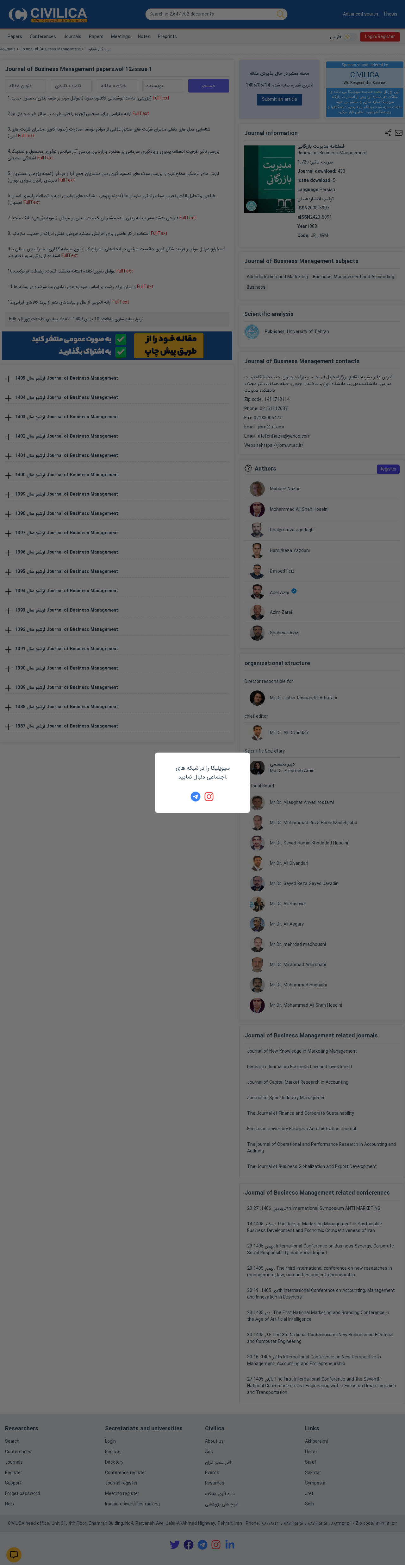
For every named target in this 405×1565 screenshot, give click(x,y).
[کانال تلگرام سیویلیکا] (195, 797)
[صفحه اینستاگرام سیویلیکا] (209, 797)
